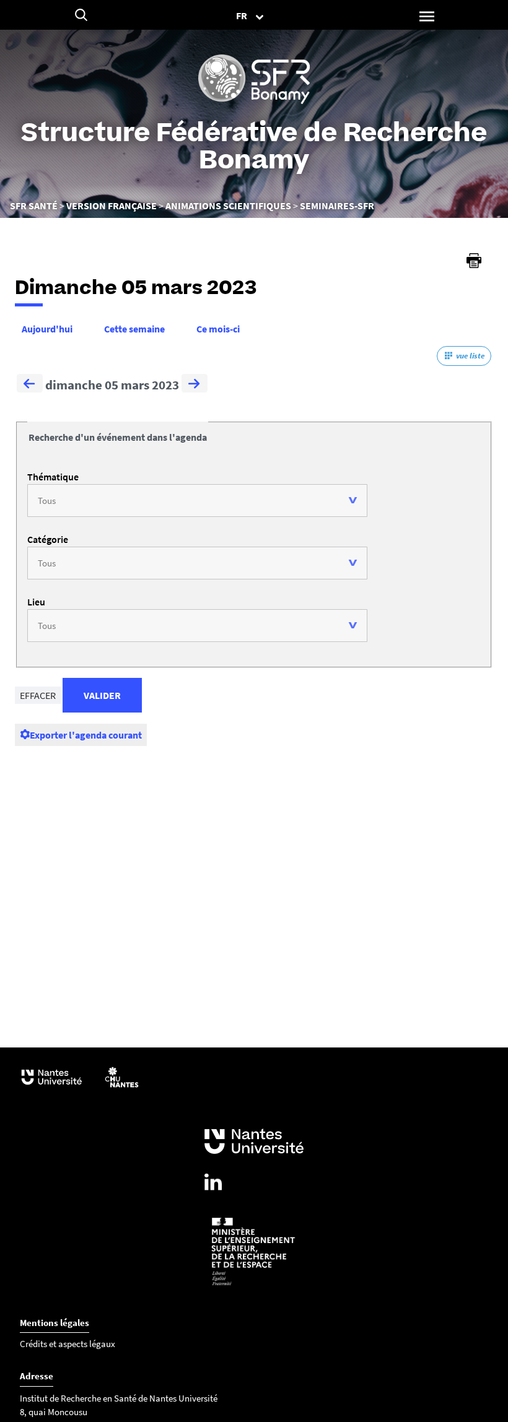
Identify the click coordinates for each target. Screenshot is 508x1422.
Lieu (36, 602)
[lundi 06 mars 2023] (195, 385)
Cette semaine (134, 329)
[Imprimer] (474, 261)
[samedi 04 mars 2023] (30, 385)
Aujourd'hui (47, 329)
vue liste (470, 355)
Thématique (53, 476)
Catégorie (47, 539)
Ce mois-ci (218, 329)
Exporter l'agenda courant (86, 735)
